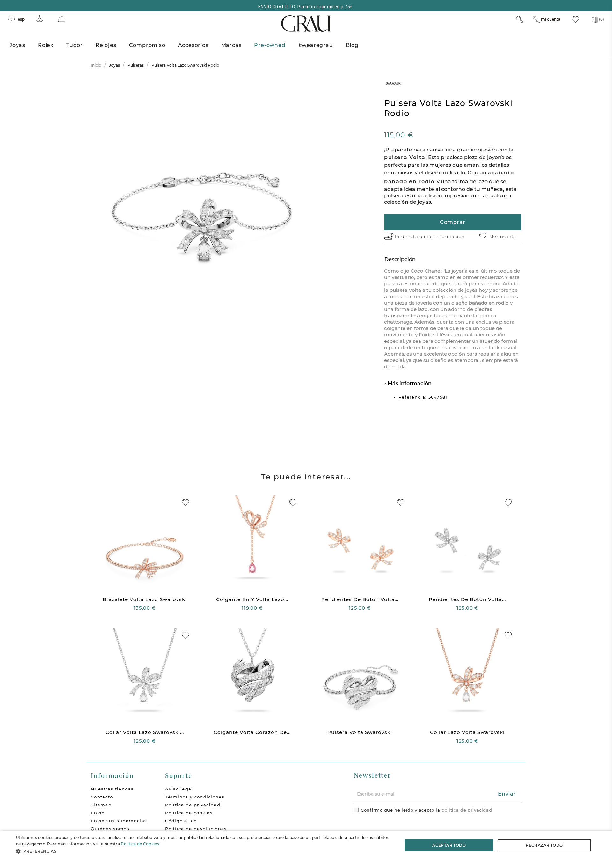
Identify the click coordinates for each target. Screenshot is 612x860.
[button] (203, 851)
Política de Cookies (140, 844)
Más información (409, 383)
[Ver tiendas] (39, 18)
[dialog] (306, 845)
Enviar (507, 794)
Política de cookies (189, 812)
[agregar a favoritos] (185, 502)
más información (444, 236)
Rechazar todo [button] (544, 845)
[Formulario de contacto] (62, 19)
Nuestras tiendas (112, 788)
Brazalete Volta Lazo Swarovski (145, 599)
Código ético (181, 820)
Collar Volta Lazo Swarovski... (145, 732)
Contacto (102, 796)
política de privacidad (466, 809)
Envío (98, 812)
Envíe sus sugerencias (119, 820)
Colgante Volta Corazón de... (252, 732)
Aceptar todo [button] (449, 845)
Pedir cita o (409, 236)
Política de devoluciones (196, 828)
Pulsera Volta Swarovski (359, 732)
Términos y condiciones (194, 796)
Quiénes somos (110, 828)
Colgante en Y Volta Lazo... (252, 599)
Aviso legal (179, 788)
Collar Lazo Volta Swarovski (467, 732)
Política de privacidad (192, 804)
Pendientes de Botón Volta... (359, 599)
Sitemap (101, 804)
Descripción (400, 259)
